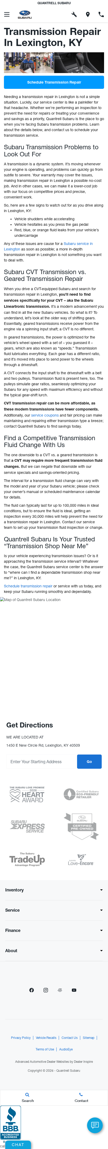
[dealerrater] (60, 990)
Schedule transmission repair (28, 586)
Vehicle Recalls (46, 1038)
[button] (61, 14)
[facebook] (31, 990)
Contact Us (70, 1038)
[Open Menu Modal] (7, 14)
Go (89, 762)
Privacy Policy (21, 1038)
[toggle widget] (95, 1125)
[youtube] (74, 990)
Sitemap (88, 1038)
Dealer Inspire (83, 1062)
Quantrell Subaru (68, 1071)
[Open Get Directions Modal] (88, 14)
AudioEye (66, 1049)
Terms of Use (45, 1049)
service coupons (45, 415)
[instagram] (45, 990)
